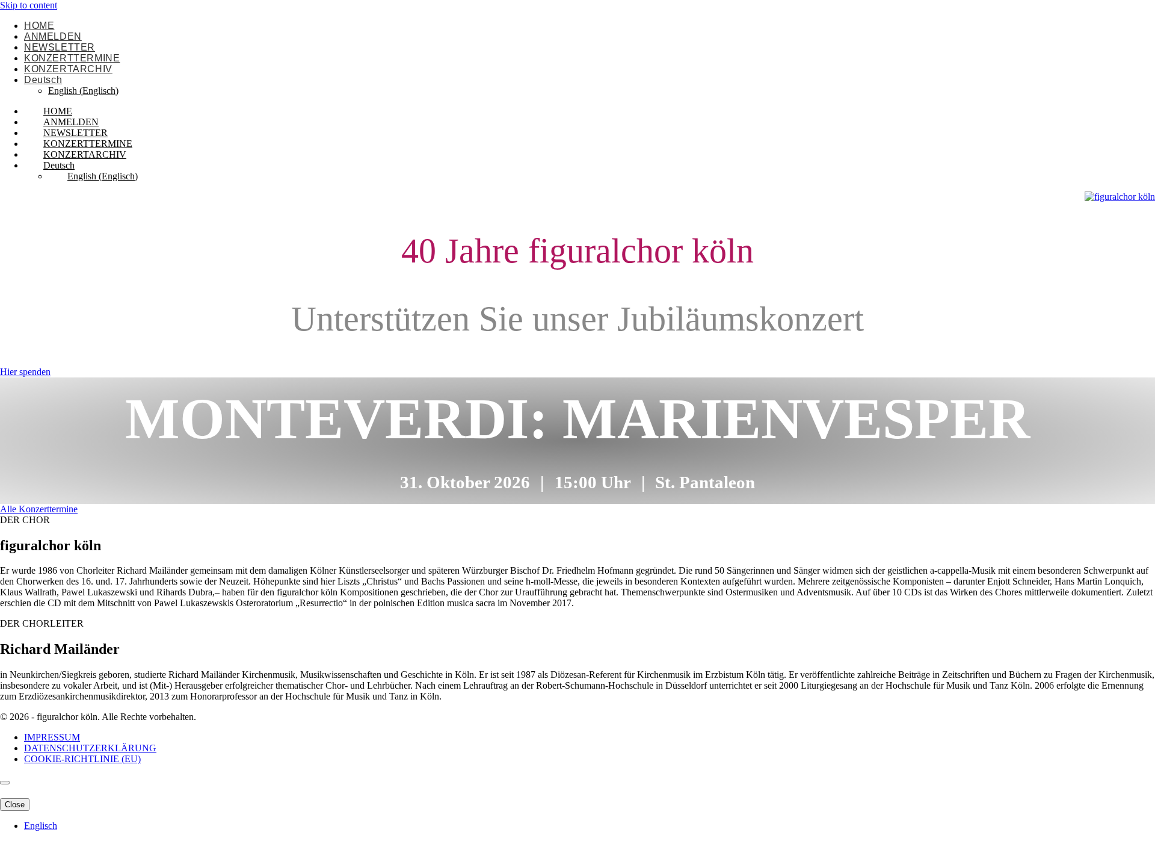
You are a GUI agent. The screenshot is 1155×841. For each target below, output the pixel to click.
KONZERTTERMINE (72, 58)
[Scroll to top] (5, 782)
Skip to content (28, 5)
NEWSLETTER (59, 47)
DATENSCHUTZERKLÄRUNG (90, 748)
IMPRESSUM (52, 737)
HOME (39, 25)
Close (15, 804)
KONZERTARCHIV (68, 69)
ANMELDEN (53, 36)
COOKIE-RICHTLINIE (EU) (82, 759)
